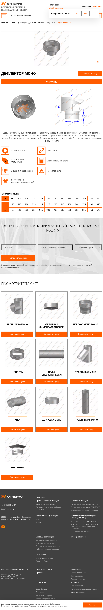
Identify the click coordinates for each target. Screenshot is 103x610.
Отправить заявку (18, 258)
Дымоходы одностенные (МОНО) (84, 504)
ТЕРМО (39, 522)
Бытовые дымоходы (79, 501)
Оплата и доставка (44, 569)
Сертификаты (41, 589)
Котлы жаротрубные (44, 558)
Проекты (39, 573)
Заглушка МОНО (51, 419)
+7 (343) (92, 6)
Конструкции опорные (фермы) (83, 521)
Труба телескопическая (51, 373)
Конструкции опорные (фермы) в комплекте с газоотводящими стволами (84, 526)
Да (76, 13)
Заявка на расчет (78, 579)
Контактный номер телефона (53, 247)
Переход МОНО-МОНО (85, 324)
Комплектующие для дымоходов (84, 510)
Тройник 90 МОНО (17, 324)
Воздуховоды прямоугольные (48, 546)
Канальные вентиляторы (46, 540)
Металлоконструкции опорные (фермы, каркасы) (83, 517)
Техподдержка (77, 576)
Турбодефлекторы (78, 537)
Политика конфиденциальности (14, 569)
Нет (85, 13)
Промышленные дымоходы (47, 501)
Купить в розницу (78, 592)
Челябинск (54, 5)
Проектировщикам (78, 573)
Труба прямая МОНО (85, 419)
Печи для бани (42, 561)
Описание (51, 82)
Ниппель (17, 372)
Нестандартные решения (81, 531)
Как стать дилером (44, 595)
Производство (77, 586)
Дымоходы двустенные (45, 504)
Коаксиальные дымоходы (47, 516)
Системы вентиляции (45, 537)
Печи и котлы (41, 555)
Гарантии (40, 592)
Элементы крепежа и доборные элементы (49, 508)
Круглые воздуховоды (45, 543)
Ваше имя (8, 247)
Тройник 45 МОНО (85, 372)
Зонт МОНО (17, 467)
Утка (17, 419)
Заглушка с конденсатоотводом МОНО (51, 327)
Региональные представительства (85, 589)
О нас (38, 586)
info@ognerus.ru (56, 8)
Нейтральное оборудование (47, 549)
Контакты (75, 582)
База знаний (76, 569)
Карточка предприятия (45, 599)
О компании (41, 582)
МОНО (38, 519)
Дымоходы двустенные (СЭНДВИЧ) (85, 507)
